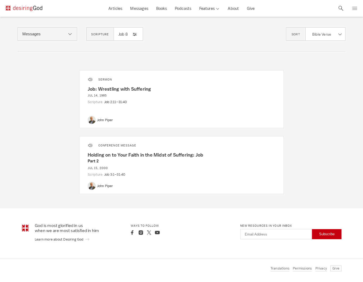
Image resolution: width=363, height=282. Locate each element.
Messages (139, 8)
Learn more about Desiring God (59, 239)
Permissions (302, 268)
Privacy (321, 268)
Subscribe (327, 234)
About (233, 8)
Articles (115, 8)
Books (161, 8)
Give (251, 8)
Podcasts (183, 8)
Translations (280, 268)
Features (207, 8)
